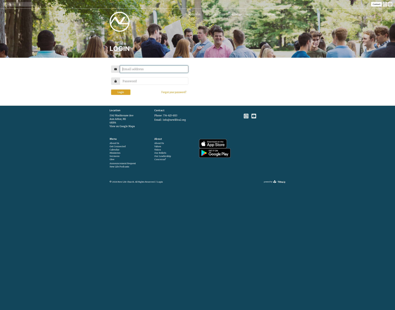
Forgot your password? (173, 92)
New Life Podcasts (119, 166)
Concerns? (160, 159)
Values (157, 146)
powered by (273, 184)
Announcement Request (123, 163)
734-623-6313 (170, 115)
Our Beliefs (160, 153)
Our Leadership (162, 156)
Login (121, 92)
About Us (195, 14)
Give (282, 14)
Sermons (270, 14)
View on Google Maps (122, 126)
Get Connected (215, 14)
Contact (376, 4)
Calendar (236, 14)
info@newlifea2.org (174, 119)
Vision (157, 149)
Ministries (253, 14)
